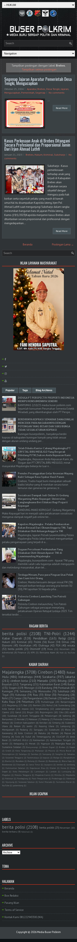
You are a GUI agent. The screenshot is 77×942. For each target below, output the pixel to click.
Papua (67, 733)
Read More (62, 108)
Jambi (29, 726)
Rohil (5, 698)
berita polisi (14, 633)
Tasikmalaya (33, 757)
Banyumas (7, 719)
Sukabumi (54, 729)
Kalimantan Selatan (15, 768)
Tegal (5, 695)
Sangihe (59, 754)
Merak (32, 743)
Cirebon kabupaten (24, 722)
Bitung (62, 681)
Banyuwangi (32, 747)
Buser (51, 642)
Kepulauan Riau (37, 768)
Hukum (38, 154)
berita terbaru (9, 831)
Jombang (71, 764)
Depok (72, 747)
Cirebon (45, 672)
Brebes (41, 88)
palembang (18, 785)
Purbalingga (47, 701)
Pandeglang (22, 778)
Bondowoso (7, 764)
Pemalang (63, 695)
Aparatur (31, 88)
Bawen (41, 761)
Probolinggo (57, 778)
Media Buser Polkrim (49, 932)
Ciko (61, 712)
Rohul (49, 705)
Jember (60, 764)
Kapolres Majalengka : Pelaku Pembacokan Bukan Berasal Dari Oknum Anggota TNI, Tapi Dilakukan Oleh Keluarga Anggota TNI (45, 528)
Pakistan (9, 778)
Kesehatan (25, 645)
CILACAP (60, 736)
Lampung (65, 726)
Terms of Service (14, 910)
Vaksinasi (25, 831)
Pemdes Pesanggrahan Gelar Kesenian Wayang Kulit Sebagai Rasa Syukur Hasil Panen (45, 475)
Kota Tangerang (23, 750)
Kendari (43, 722)
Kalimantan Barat (50, 684)
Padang (24, 729)
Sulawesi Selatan (26, 781)
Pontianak (64, 688)
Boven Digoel (48, 747)
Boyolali (7, 684)
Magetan (6, 775)
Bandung (47, 688)
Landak (52, 771)
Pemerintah (27, 92)
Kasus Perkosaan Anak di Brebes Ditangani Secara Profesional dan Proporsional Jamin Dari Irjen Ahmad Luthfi (37, 145)
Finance (22, 652)
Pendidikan (40, 638)
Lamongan (39, 771)
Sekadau (71, 754)
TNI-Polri (52, 633)
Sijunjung (9, 781)
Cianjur (18, 698)
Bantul (8, 761)
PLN (58, 645)
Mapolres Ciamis (43, 775)
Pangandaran (35, 698)
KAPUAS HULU (20, 740)
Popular (10, 390)
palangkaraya (62, 708)
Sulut (28, 736)
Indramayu (25, 677)
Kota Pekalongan (21, 771)
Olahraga (43, 645)
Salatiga (23, 754)
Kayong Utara (46, 726)
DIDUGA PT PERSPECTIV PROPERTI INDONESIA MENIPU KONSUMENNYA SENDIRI (46, 399)
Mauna (51, 750)
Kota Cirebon (25, 733)
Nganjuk (45, 743)
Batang (31, 761)
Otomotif (35, 649)
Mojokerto (70, 775)
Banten (37, 705)
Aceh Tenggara (30, 715)
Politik (37, 642)
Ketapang (19, 743)
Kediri (5, 743)
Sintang (56, 722)
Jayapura (48, 764)
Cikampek (20, 764)
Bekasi (5, 722)
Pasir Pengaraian (40, 778)
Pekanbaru (28, 702)
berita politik (15, 649)
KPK (33, 652)
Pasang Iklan (12, 903)
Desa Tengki (53, 88)
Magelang (12, 705)
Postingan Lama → (63, 244)
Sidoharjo (70, 778)
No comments (56, 92)
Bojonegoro (46, 712)
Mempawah (8, 729)
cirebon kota (19, 681)
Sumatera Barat (64, 781)
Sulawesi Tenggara (14, 757)
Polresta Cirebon (62, 719)
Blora (68, 729)
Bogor (30, 712)
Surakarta (48, 677)
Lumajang (66, 771)
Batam (17, 726)
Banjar (71, 684)
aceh (72, 712)
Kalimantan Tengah (60, 740)
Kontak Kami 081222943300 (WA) (24, 917)
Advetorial (7, 652)
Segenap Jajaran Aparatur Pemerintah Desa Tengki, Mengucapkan (38, 81)
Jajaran (65, 88)
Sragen (13, 688)
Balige (56, 757)
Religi (62, 638)
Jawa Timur (34, 764)
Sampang (46, 754)
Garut (18, 712)
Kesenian (65, 649)
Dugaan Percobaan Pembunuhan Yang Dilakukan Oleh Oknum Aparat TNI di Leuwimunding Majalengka (40, 553)
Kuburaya (20, 695)
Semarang (25, 691)
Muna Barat (66, 750)
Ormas (65, 642)
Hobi (62, 652)
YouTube (71, 652)
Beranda (27, 244)
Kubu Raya (8, 702)
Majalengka (13, 672)
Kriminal (48, 154)
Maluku (42, 733)
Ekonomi (7, 645)
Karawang (7, 733)
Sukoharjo (59, 154)
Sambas (34, 754)
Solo (17, 736)
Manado (42, 681)
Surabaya (12, 715)
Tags (25, 390)
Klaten (53, 768)
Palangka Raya (63, 743)
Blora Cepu (67, 761)
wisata (71, 645)
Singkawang (42, 708)
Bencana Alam (47, 652)
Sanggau (38, 729)
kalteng (67, 715)
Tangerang (26, 684)
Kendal (20, 719)
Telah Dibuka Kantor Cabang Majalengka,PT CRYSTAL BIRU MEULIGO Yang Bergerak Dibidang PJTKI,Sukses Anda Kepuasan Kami (44, 452)
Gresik (8, 750)
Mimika (58, 775)
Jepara (25, 708)
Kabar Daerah (12, 638)
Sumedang (64, 705)
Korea (63, 768)
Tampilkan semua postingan (39, 69)
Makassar (39, 750)
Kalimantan (39, 740)
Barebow (20, 761)
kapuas (46, 757)
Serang (6, 736)
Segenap (40, 92)
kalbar (66, 698)
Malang (45, 719)
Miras (50, 649)
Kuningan (7, 691)
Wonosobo (44, 691)
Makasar (33, 719)
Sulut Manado (45, 781)
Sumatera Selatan (11, 747)
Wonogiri (29, 688)
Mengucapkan (12, 92)
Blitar (48, 695)
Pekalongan (51, 715)
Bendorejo (53, 761)
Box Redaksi (11, 895)
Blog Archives (44, 390)
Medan (55, 733)
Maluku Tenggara (23, 775)
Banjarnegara (68, 701)
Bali (25, 705)
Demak (52, 698)
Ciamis (5, 712)
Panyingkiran (8, 754)
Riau (35, 695)
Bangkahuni (69, 757)
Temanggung (43, 736)
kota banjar (8, 708)
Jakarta (70, 677)
